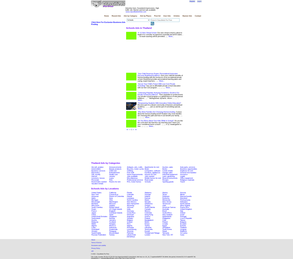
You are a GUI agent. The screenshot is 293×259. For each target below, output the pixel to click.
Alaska (165, 193)
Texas (164, 194)
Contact (198, 16)
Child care (113, 171)
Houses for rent (150, 174)
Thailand (183, 227)
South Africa (166, 213)
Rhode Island (114, 207)
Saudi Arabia (96, 233)
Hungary (112, 224)
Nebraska (183, 202)
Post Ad (157, 16)
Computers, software (152, 171)
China (93, 215)
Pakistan (130, 233)
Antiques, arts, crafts (134, 167)
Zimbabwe (166, 227)
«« (127, 129)
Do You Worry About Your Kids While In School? (156, 121)
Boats (147, 169)
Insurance (184, 174)
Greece (147, 216)
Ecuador (183, 224)
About (93, 240)
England (112, 211)
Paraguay (112, 231)
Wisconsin (95, 205)
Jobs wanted (149, 176)
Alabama (148, 193)
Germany (130, 211)
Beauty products (115, 169)
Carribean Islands (115, 213)
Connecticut (113, 194)
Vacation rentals (97, 184)
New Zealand (167, 215)
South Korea (167, 229)
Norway (112, 218)
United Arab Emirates (99, 216)
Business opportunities (188, 169)
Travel (182, 182)
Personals (95, 180)
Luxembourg (131, 229)
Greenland (95, 229)
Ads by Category (130, 16)
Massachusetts (186, 196)
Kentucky (166, 198)
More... (171, 36)
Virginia (112, 205)
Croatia (165, 224)
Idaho (93, 198)
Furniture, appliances (152, 173)
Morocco (112, 226)
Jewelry (112, 176)
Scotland (112, 222)
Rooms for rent (114, 182)
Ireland (182, 213)
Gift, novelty (95, 174)
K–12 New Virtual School (147, 33)
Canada (148, 209)
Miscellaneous (132, 178)
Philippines (166, 218)
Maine (147, 200)
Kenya (147, 224)
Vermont (130, 207)
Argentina (130, 216)
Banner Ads (187, 16)
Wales (93, 224)
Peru (128, 224)
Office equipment (186, 178)
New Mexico (131, 202)
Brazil (164, 211)
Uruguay (183, 229)
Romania (130, 227)
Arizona (183, 193)
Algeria (94, 226)
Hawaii (129, 196)
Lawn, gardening (168, 176)
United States (96, 193)
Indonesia (112, 227)
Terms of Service (96, 242)
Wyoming (130, 205)
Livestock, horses (98, 178)
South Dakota (150, 207)
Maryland (183, 198)
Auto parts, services (187, 167)
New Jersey (166, 202)
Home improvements (135, 174)
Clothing (130, 171)
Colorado (130, 194)
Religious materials (187, 180)
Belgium (130, 220)
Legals (182, 176)
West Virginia (185, 205)
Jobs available (132, 176)
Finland (147, 218)
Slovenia (130, 231)
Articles (177, 16)
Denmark (130, 215)
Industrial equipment (169, 174)
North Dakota (185, 204)
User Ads (167, 16)
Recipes (165, 180)
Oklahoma (148, 204)
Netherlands (166, 216)
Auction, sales (167, 167)
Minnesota (166, 200)
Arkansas (95, 196)
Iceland (129, 222)
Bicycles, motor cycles (135, 169)
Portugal (183, 216)
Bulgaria (183, 222)
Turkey (147, 226)
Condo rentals (167, 171)
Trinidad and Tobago (152, 233)
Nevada (148, 202)
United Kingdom (186, 209)
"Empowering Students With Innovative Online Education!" (159, 103)
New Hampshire (133, 204)
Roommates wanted (99, 182)
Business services (98, 171)
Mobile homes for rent (153, 178)
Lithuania (148, 227)
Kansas (147, 198)
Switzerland (95, 218)
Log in (199, 1)
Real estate (149, 180)
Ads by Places (145, 16)
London (147, 235)
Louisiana (130, 198)
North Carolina (132, 200)
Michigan (94, 200)
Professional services (135, 180)
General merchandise (188, 173)
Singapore (113, 216)
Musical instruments (170, 178)
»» (136, 129)
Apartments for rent (152, 167)
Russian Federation (98, 235)
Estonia (183, 226)
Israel (182, 215)
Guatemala (113, 229)
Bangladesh (149, 220)
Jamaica (112, 220)
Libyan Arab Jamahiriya (131, 236)
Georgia (148, 194)
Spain (111, 215)
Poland (165, 222)
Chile (164, 220)
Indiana (147, 196)
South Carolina (96, 207)
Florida (129, 193)
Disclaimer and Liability (98, 245)
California (112, 193)
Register (192, 1)
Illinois (182, 194)
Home (106, 16)
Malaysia (94, 222)
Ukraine (94, 231)
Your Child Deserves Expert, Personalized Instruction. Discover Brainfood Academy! (158, 74)
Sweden (130, 218)
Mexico (147, 211)
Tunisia (111, 235)
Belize (147, 222)
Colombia (148, 213)
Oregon (147, 205)
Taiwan (182, 220)
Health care (113, 174)
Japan (93, 213)
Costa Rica (131, 213)
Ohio (111, 200)
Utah (164, 205)
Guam (93, 209)
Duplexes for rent (186, 171)
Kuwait (147, 231)
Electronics (95, 173)
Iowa (111, 198)
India (128, 209)
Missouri (112, 204)
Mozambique (114, 233)
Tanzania (165, 233)
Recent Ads (116, 16)
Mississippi (95, 202)
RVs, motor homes (134, 182)
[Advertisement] (108, 42)
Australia (165, 209)
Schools (148, 182)
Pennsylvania (185, 200)
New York (95, 194)
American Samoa (168, 207)
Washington (113, 202)
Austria (94, 220)
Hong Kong (149, 215)
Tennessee (166, 204)
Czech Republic (186, 218)
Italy (181, 211)
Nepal (164, 231)
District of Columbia (116, 196)
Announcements (115, 167)
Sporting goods (168, 182)
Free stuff (130, 173)
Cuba (93, 227)
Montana (94, 204)
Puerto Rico (184, 207)
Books (164, 169)
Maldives (183, 231)
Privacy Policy (95, 248)
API (92, 251)
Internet (94, 176)
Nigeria (129, 226)
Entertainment (114, 173)
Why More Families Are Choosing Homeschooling (156, 112)
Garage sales (167, 173)
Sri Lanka (183, 233)
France (94, 211)
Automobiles (96, 169)
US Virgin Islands (115, 209)
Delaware (166, 196)
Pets (111, 180)
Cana (182, 235)
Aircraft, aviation (97, 167)
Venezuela (148, 229)
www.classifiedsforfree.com (136, 12)
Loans (111, 178)
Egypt (164, 226)
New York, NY (167, 235)
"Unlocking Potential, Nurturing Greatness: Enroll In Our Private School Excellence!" (158, 94)
